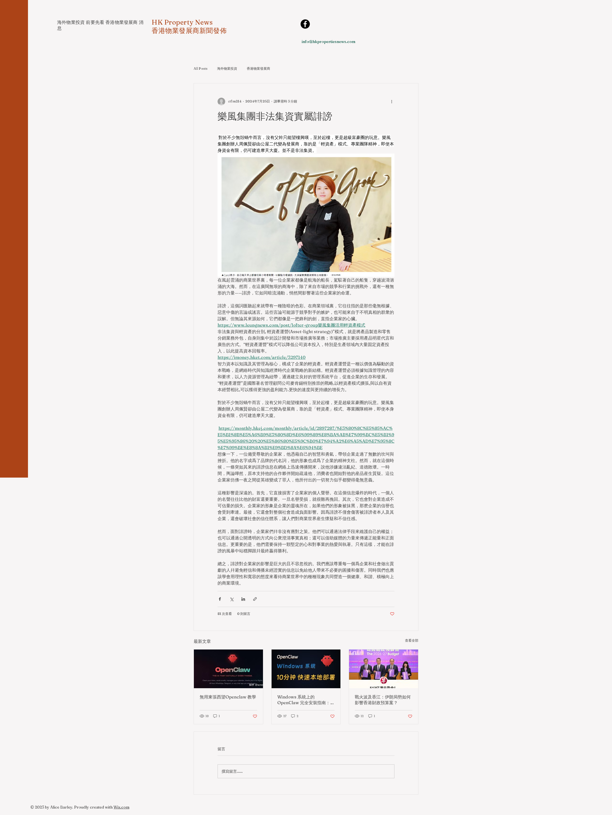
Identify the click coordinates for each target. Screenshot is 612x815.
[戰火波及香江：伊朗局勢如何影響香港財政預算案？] (383, 669)
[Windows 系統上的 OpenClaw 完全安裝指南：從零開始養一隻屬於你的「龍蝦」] (306, 669)
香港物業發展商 (258, 68)
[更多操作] (391, 101)
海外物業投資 (227, 68)
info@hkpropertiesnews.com (328, 41)
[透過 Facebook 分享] (220, 599)
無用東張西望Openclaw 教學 (228, 697)
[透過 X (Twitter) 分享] (231, 599)
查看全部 (411, 640)
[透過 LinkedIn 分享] (243, 599)
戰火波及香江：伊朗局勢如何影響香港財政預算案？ (383, 699)
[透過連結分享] (255, 599)
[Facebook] (305, 24)
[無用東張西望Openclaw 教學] (228, 669)
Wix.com (121, 807)
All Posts (201, 68)
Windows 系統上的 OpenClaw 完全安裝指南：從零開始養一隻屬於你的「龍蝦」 (305, 700)
